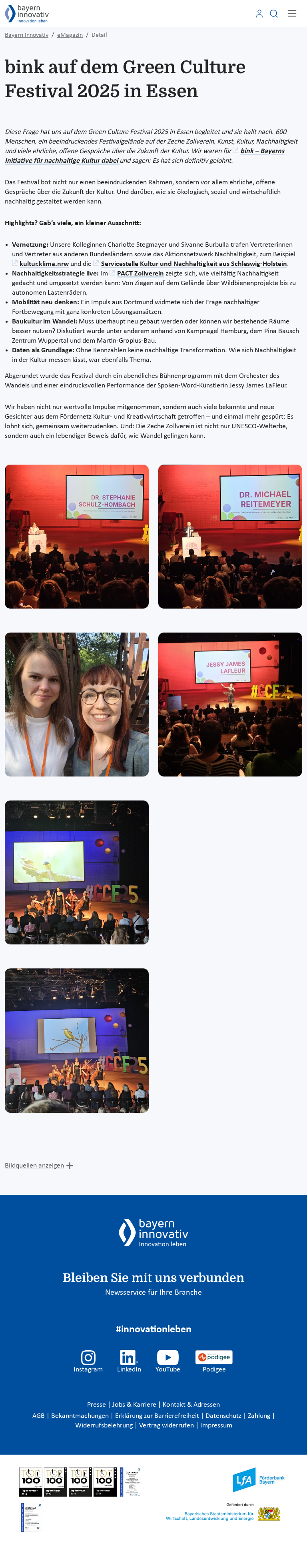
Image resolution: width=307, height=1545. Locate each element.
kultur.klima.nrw (44, 264)
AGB (39, 1416)
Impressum (216, 1425)
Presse (97, 1405)
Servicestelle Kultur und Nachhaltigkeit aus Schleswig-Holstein (194, 264)
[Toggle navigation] (292, 13)
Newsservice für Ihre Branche (153, 1293)
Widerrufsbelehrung (104, 1425)
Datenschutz (224, 1416)
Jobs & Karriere (135, 1405)
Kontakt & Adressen (191, 1405)
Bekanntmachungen (80, 1416)
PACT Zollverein (140, 273)
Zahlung (260, 1416)
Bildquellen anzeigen (34, 1166)
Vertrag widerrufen (167, 1425)
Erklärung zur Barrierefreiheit (158, 1416)
